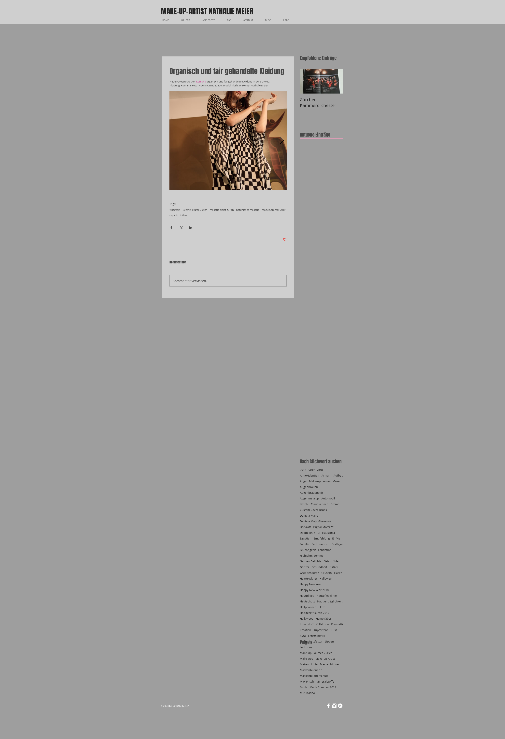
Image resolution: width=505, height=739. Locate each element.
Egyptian (305, 538)
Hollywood (306, 618)
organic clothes (178, 215)
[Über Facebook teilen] (171, 227)
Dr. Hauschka (326, 532)
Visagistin (174, 209)
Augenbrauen (309, 487)
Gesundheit (319, 567)
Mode (303, 687)
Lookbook (306, 647)
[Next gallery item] (282, 140)
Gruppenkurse (309, 572)
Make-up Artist (325, 658)
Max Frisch (307, 681)
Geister (304, 567)
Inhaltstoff (306, 624)
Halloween (326, 578)
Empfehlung (322, 538)
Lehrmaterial (316, 635)
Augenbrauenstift (311, 492)
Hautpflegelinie (327, 595)
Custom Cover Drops (313, 509)
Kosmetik (337, 624)
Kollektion (322, 624)
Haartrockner (308, 578)
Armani (326, 475)
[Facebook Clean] (328, 705)
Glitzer (333, 567)
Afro (320, 469)
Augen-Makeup (333, 481)
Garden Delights (310, 561)
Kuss (334, 630)
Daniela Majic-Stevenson (316, 521)
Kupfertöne (320, 630)
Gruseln (326, 572)
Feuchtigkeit (308, 550)
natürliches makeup (247, 209)
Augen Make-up (310, 481)
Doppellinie (307, 532)
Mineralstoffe (325, 681)
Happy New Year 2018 (314, 590)
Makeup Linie (309, 664)
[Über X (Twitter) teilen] (181, 227)
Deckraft (305, 527)
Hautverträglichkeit (329, 601)
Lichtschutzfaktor (311, 641)
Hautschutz (307, 601)
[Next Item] (337, 81)
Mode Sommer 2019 (273, 209)
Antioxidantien (309, 475)
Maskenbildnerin (311, 670)
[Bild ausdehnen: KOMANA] (228, 140)
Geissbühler (332, 561)
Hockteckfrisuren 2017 (314, 612)
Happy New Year (311, 584)
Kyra (303, 635)
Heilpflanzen (308, 607)
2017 (303, 469)
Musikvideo (307, 693)
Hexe (322, 607)
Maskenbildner (330, 664)
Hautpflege (307, 595)
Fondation (324, 550)
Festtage (337, 544)
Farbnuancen (320, 544)
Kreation (305, 630)
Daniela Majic (309, 515)
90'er (312, 469)
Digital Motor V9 (323, 527)
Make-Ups (306, 658)
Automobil (328, 498)
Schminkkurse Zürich (195, 209)
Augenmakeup (309, 498)
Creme (335, 504)
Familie (304, 544)
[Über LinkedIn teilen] (191, 227)
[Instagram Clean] (334, 705)
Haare (338, 572)
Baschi (304, 504)
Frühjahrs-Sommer (312, 555)
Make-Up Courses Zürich (316, 653)
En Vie (336, 538)
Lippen (329, 641)
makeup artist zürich (222, 209)
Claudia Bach (319, 504)
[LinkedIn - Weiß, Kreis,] (340, 705)
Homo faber (323, 618)
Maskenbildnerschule (314, 675)
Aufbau (338, 475)
